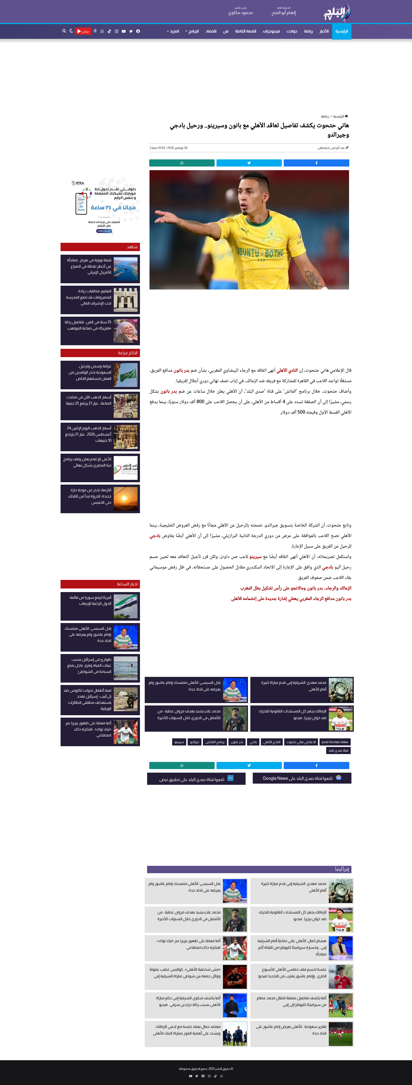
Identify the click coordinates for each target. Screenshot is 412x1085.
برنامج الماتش (215, 742)
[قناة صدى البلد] (337, 12)
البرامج (194, 31)
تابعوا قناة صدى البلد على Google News (298, 778)
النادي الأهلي (287, 371)
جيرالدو (194, 742)
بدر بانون (182, 371)
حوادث (292, 31)
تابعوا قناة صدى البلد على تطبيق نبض (192, 779)
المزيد (174, 31)
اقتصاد (211, 31)
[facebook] (316, 163)
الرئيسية (341, 31)
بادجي (154, 536)
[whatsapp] (182, 163)
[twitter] (249, 163)
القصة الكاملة (245, 31)
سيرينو (255, 557)
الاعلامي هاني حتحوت (301, 742)
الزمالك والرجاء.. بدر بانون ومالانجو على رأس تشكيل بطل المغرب (295, 588)
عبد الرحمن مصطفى (331, 148)
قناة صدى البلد (338, 750)
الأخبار (324, 31)
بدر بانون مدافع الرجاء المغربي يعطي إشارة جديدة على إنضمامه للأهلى (291, 599)
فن (225, 31)
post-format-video (335, 742)
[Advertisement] (208, 77)
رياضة (308, 31)
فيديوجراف (271, 31)
